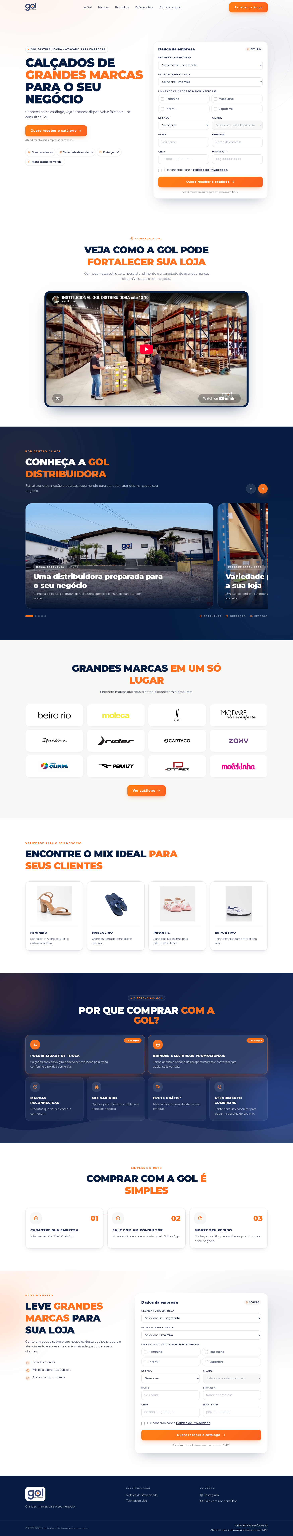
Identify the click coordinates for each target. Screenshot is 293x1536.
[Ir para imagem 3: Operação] (39, 616)
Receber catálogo (248, 7)
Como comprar (170, 7)
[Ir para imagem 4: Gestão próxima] (42, 616)
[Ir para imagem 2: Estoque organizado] (35, 616)
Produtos (122, 7)
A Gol (88, 7)
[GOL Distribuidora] (30, 7)
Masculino (226, 99)
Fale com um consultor (221, 1501)
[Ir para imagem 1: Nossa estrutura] (29, 616)
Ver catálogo (144, 791)
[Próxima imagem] (263, 489)
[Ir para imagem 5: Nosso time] (45, 616)
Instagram (212, 1495)
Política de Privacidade (210, 170)
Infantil (171, 109)
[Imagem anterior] (251, 489)
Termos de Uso (136, 1501)
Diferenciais (144, 7)
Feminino (173, 99)
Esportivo (226, 109)
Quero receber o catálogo (53, 131)
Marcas (103, 7)
